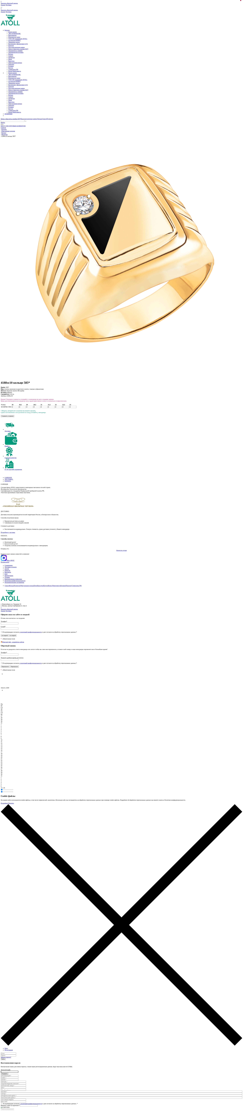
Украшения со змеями (15, 51)
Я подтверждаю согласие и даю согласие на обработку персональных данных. (40, 632)
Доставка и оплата (11, 567)
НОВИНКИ (8, 114)
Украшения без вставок (15, 52)
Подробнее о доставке (8, 532)
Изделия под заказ (14, 37)
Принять (11, 803)
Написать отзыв (121, 550)
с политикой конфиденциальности (30, 632)
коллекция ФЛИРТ (14, 40)
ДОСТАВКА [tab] (9, 479)
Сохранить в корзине (7, 416)
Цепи (10, 59)
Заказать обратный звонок (9, 3)
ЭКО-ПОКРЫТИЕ (14, 33)
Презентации (9, 575)
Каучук (10, 68)
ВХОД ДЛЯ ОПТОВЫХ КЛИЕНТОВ (13, 126)
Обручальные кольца (15, 62)
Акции (7, 569)
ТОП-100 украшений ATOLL (17, 39)
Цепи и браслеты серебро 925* (18, 49)
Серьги (10, 56)
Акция (3, 5)
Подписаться (5, 562)
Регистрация (9, 1050)
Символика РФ (13, 69)
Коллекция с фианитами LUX (18, 44)
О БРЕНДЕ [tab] (8, 477)
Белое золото (12, 32)
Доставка (8, 5)
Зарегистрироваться (7, 1109)
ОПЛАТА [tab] (8, 481)
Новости (7, 570)
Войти (3, 122)
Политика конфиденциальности (15, 581)
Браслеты (11, 61)
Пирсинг (11, 64)
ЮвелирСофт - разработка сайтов (13, 642)
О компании (9, 565)
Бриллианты (12, 35)
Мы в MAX (10, 560)
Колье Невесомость (14, 71)
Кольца (10, 54)
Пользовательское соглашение (14, 582)
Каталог (7, 30)
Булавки (11, 66)
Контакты (8, 572)
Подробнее (4, 803)
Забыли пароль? (6, 1057)
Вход (6, 1048)
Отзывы (7, 577)
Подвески (11, 57)
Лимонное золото (14, 42)
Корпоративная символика (13, 579)
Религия (11, 45)
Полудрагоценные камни (16, 47)
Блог (6, 574)
